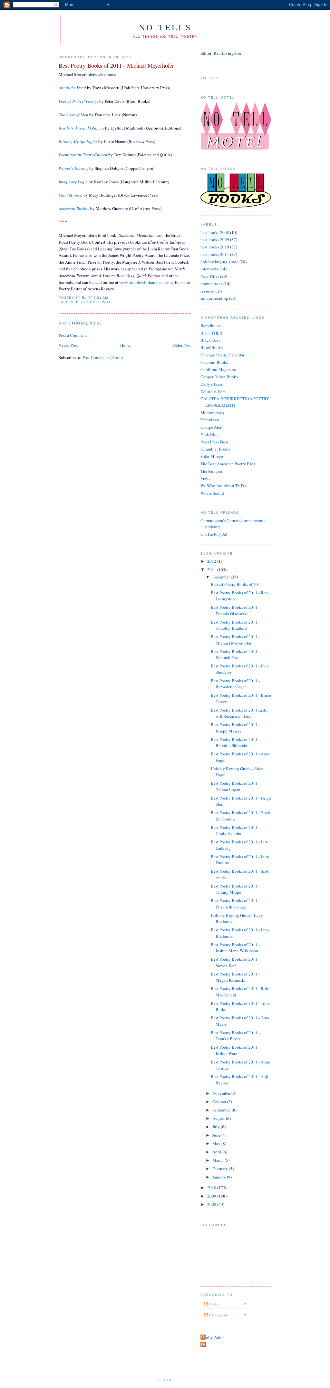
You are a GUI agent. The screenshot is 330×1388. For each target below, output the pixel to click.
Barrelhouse (210, 325)
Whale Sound (212, 493)
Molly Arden (213, 1337)
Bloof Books (211, 347)
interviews (209, 269)
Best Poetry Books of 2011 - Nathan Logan (235, 786)
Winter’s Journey (73, 168)
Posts (213, 1304)
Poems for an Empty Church (83, 155)
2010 (212, 1187)
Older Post (182, 345)
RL (205, 1345)
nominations (211, 283)
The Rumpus (211, 471)
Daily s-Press (211, 384)
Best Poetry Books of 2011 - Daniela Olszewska (235, 610)
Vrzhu (205, 478)
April (217, 1152)
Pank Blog (209, 434)
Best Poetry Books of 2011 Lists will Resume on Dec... (239, 713)
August (219, 1118)
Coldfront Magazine (218, 369)
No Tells (165, 27)
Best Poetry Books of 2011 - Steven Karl (235, 962)
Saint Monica (70, 195)
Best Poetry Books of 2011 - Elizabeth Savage (235, 904)
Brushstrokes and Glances (81, 128)
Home (125, 345)
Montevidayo (212, 412)
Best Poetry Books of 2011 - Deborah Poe (235, 654)
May (216, 1143)
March (218, 1160)
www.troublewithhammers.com (146, 282)
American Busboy (74, 208)
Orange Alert (211, 427)
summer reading (214, 298)
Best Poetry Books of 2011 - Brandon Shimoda (235, 742)
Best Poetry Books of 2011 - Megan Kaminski (235, 977)
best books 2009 (214, 239)
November (221, 1093)
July (216, 1127)
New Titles (209, 276)
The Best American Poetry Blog (228, 464)
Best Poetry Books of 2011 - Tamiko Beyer (235, 1036)
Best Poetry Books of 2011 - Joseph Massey (235, 728)
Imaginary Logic (73, 182)
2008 (212, 1204)
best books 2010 (214, 247)
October (219, 1101)
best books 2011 (93, 302)
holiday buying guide (219, 262)
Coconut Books (214, 362)
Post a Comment (73, 335)
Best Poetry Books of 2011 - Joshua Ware (235, 1050)
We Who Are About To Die (223, 486)
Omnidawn (209, 419)
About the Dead (72, 88)
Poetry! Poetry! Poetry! (78, 101)
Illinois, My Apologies (78, 141)
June (216, 1135)
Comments (218, 1315)
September (222, 1110)
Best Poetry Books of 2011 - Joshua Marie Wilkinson (235, 948)
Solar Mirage (211, 456)
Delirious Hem (213, 391)
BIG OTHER (211, 333)
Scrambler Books (215, 449)
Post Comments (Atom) (102, 357)
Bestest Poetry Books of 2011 (236, 584)
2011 (212, 569)
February (220, 1168)
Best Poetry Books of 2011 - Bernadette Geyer (235, 684)
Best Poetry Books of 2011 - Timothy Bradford (235, 625)
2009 (212, 1196)
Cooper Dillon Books (219, 377)
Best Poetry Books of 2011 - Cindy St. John (235, 830)
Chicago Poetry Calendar (222, 355)
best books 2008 (214, 232)
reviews (207, 291)
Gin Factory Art (214, 534)
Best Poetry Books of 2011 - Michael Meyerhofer (235, 640)
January (219, 1177)
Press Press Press (214, 442)
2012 (212, 561)
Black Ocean (211, 340)
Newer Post (68, 345)
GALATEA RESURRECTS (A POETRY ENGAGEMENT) (234, 402)
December (221, 577)
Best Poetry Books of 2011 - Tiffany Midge (235, 889)
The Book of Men (73, 115)
